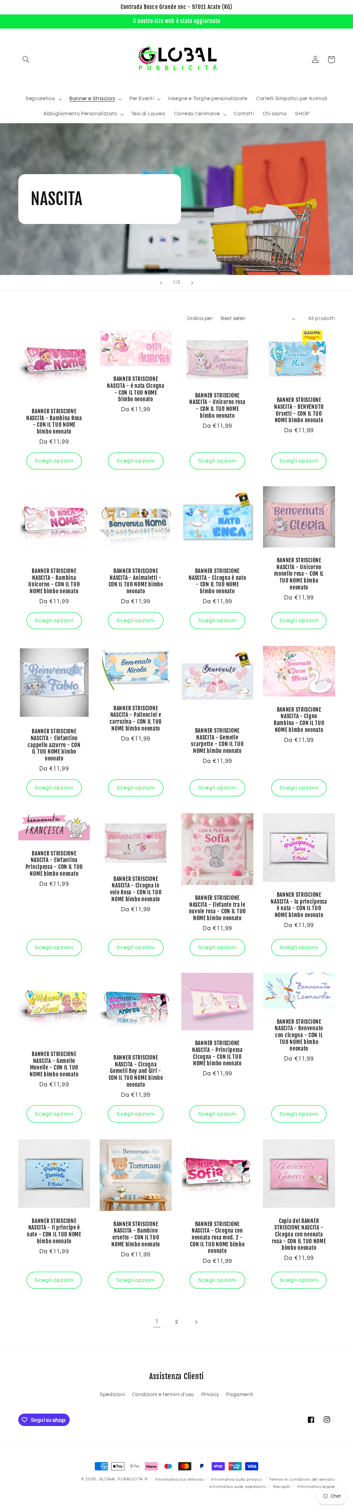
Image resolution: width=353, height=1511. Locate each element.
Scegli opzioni (54, 461)
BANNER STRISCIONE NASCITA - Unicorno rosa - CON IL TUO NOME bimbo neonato (217, 405)
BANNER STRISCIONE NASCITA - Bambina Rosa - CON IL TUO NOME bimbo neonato (54, 421)
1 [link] (157, 1322)
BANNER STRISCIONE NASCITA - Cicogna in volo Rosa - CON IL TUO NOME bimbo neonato (136, 889)
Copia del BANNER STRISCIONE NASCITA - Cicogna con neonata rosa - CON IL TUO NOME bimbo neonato (299, 1235)
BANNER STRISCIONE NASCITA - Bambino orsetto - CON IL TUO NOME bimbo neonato (135, 1234)
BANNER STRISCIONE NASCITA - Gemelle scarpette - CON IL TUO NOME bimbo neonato (217, 740)
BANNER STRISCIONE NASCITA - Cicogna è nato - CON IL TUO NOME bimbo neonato (217, 581)
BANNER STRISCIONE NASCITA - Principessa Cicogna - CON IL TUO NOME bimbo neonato (217, 1053)
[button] (26, 59)
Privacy (210, 1394)
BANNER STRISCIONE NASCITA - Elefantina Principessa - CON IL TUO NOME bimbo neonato (54, 863)
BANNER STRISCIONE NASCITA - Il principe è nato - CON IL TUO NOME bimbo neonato (54, 1231)
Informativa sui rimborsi (179, 1479)
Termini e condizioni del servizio (302, 1479)
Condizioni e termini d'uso (163, 1394)
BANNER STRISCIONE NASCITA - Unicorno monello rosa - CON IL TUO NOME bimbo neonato (299, 574)
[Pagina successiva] (196, 1322)
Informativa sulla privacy (236, 1479)
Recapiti (281, 1487)
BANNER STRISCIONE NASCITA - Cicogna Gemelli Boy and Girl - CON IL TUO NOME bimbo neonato (136, 1071)
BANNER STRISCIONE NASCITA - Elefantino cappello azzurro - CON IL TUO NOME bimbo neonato (54, 745)
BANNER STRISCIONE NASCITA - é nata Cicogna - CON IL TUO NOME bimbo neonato (135, 389)
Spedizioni (112, 1394)
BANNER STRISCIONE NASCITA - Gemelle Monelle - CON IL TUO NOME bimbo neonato (54, 1064)
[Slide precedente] (161, 282)
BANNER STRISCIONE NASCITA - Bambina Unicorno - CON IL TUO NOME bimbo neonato (54, 581)
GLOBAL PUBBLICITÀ (121, 1479)
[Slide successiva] (192, 282)
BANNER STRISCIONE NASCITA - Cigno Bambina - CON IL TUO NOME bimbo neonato (299, 719)
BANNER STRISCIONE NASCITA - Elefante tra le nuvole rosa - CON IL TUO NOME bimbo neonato (217, 908)
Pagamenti (239, 1394)
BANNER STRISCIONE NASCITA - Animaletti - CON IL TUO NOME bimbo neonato (136, 581)
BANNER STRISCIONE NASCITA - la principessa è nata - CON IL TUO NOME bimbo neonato (299, 905)
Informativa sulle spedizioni (237, 1487)
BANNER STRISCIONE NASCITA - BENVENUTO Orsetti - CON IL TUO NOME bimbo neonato (299, 410)
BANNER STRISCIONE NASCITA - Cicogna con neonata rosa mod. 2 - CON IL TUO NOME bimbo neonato (217, 1238)
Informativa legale (316, 1487)
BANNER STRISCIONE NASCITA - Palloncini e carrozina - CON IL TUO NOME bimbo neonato (136, 718)
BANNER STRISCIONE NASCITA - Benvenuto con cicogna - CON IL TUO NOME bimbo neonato (299, 1035)
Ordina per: (200, 318)
